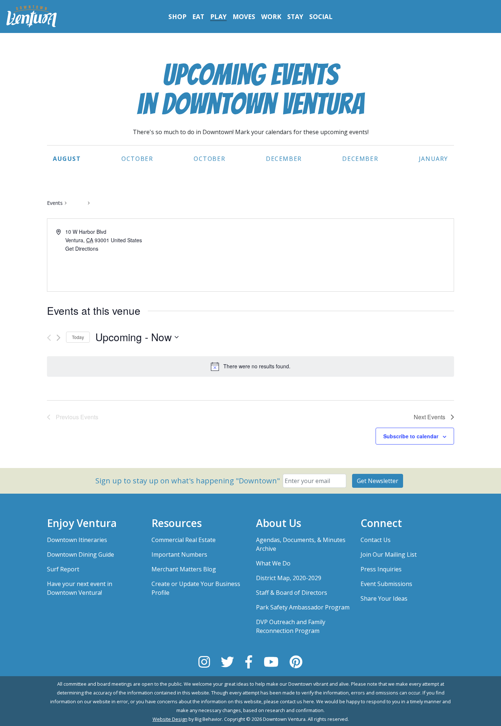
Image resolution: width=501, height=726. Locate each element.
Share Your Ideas (384, 598)
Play (218, 16)
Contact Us (376, 540)
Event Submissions (386, 584)
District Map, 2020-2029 (288, 578)
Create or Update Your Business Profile (195, 588)
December (284, 159)
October (137, 159)
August (67, 159)
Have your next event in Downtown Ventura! (79, 588)
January (433, 159)
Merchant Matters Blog (183, 569)
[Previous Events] (49, 337)
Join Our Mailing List (389, 554)
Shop (177, 16)
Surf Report (63, 569)
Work (271, 16)
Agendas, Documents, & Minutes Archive (300, 544)
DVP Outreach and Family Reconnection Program (290, 626)
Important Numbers (179, 554)
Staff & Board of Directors (291, 593)
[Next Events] (58, 337)
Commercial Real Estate (183, 540)
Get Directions (81, 248)
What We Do (273, 563)
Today (78, 337)
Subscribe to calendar (410, 436)
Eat (198, 16)
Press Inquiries (381, 569)
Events (55, 202)
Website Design (170, 719)
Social (321, 16)
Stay (295, 16)
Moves (244, 16)
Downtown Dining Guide (80, 554)
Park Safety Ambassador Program (303, 607)
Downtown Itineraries (77, 540)
